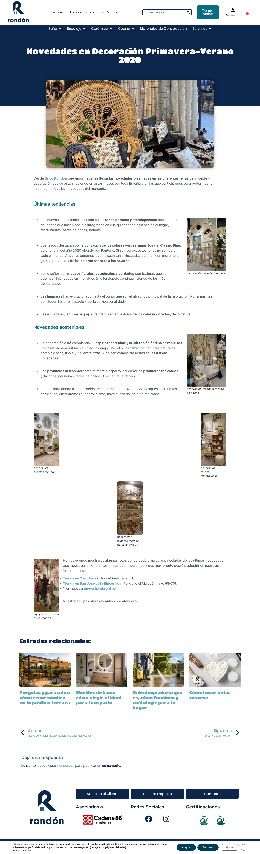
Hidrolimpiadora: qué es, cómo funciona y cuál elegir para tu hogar (157, 700)
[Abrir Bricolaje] (84, 28)
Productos (94, 12)
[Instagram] (166, 819)
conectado (65, 765)
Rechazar (208, 847)
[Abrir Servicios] (210, 28)
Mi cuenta (232, 15)
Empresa (58, 12)
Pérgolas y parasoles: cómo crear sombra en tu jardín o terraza (44, 697)
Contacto (113, 12)
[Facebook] (148, 819)
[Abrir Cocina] (132, 28)
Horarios (76, 12)
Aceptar (186, 847)
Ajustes (229, 847)
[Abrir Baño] (59, 28)
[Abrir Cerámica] (110, 28)
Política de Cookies (23, 850)
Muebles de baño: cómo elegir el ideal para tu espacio (98, 697)
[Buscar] (188, 12)
